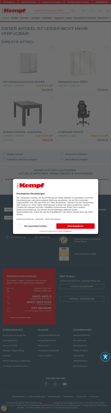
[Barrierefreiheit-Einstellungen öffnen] (105, 356)
